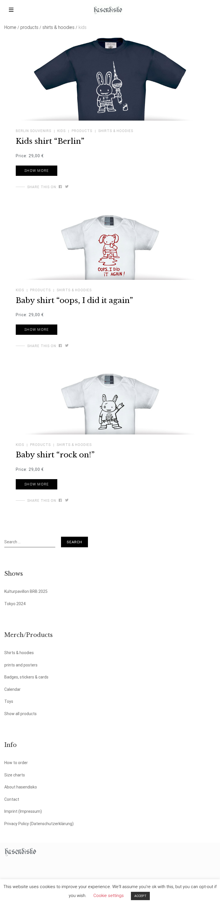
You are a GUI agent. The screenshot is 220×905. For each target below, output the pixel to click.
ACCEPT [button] (140, 896)
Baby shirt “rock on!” (55, 454)
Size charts (14, 775)
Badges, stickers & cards (26, 677)
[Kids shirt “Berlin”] (60, 187)
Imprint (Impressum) (23, 811)
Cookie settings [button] (108, 895)
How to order (16, 762)
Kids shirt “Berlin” (50, 141)
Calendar (12, 689)
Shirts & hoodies (19, 652)
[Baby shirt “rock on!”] (60, 500)
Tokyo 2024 (14, 603)
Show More (36, 171)
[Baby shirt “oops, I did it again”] (60, 346)
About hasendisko (20, 787)
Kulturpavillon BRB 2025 (26, 591)
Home (11, 27)
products (30, 27)
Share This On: (42, 187)
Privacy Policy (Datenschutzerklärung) (39, 823)
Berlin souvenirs (33, 131)
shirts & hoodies (59, 27)
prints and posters (21, 665)
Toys (8, 701)
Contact (11, 799)
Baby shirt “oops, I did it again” (74, 300)
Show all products (20, 713)
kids (61, 131)
